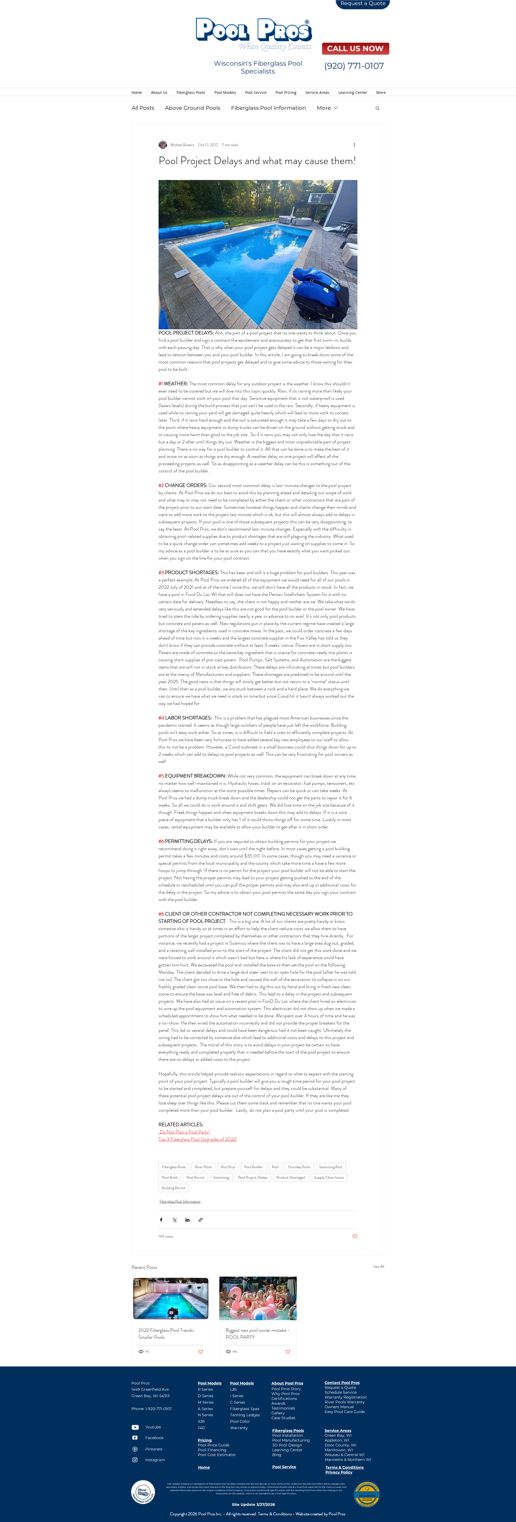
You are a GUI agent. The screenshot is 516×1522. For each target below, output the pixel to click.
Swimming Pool (330, 1167)
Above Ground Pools (192, 108)
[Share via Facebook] (161, 1219)
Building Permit (173, 1188)
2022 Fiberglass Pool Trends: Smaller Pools (166, 1334)
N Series (205, 1414)
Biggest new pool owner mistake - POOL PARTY (258, 1334)
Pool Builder (253, 1167)
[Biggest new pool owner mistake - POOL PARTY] (258, 1298)
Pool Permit (196, 1177)
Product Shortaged (291, 1177)
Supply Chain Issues (329, 1177)
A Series (205, 1408)
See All (379, 1266)
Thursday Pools (299, 1167)
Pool (275, 1167)
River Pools (203, 1167)
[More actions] (354, 145)
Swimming (221, 1177)
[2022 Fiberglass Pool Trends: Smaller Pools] (171, 1298)
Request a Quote (363, 3)
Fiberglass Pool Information (268, 108)
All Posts (143, 108)
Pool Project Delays (252, 1177)
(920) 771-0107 (354, 66)
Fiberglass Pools (174, 1167)
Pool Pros (228, 1167)
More (324, 108)
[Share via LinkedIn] (187, 1219)
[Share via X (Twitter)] (174, 1219)
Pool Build (169, 1177)
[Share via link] (200, 1219)
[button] (377, 108)
